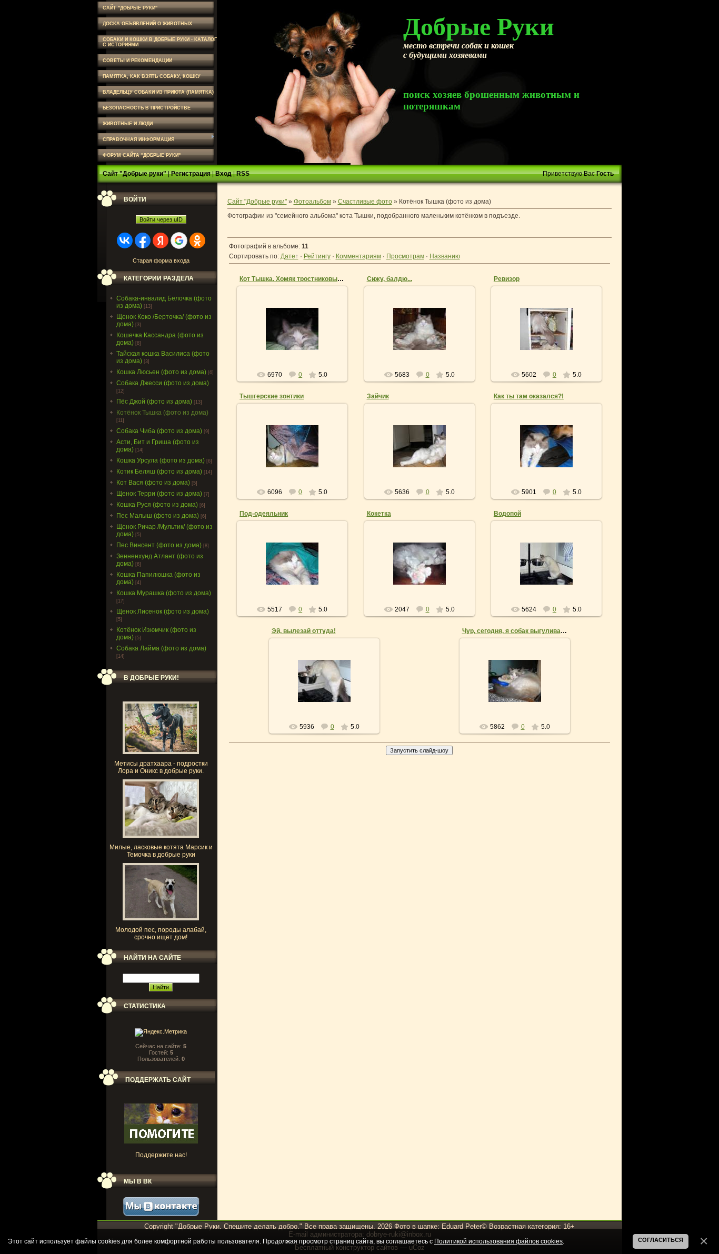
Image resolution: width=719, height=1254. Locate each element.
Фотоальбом (312, 201)
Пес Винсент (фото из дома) (159, 545)
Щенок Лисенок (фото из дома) (162, 611)
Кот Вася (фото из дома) (153, 482)
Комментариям (358, 256)
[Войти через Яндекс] (160, 240)
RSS (242, 173)
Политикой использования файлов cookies (498, 1241)
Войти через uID (161, 219)
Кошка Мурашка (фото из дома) (163, 593)
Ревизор (507, 279)
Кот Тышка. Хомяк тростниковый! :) (294, 279)
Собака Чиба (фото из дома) (159, 431)
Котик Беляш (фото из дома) (159, 471)
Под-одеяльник (263, 513)
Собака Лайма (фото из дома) (161, 648)
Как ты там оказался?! (529, 396)
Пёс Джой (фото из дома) (154, 401)
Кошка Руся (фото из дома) (157, 504)
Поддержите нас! (161, 1155)
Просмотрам (405, 256)
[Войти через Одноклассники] (197, 240)
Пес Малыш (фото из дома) (157, 515)
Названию (445, 256)
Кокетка (379, 513)
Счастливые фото (365, 201)
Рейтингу (317, 256)
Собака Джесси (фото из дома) (162, 383)
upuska (296, 348)
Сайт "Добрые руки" (134, 173)
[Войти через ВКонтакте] (125, 240)
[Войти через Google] (179, 240)
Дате (288, 256)
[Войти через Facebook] (143, 240)
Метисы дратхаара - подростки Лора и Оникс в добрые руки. (161, 767)
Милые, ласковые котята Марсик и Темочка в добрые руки (161, 851)
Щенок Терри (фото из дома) (159, 493)
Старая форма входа (161, 260)
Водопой (507, 513)
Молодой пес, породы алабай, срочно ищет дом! (160, 933)
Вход (223, 173)
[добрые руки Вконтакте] (161, 1214)
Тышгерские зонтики (271, 396)
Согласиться (660, 1240)
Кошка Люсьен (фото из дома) (161, 372)
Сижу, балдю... (389, 279)
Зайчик (378, 396)
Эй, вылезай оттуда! (304, 631)
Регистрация (191, 173)
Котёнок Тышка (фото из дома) (162, 412)
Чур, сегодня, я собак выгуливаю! (515, 631)
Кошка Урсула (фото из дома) (160, 460)
